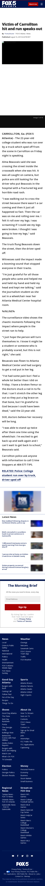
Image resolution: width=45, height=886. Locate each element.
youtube (13, 856)
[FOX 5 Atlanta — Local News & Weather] (9, 4)
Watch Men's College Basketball (25, 822)
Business (24, 775)
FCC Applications (27, 744)
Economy (24, 772)
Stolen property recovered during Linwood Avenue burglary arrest (15, 567)
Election (6, 765)
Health (4, 659)
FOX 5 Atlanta (20, 34)
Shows (5, 709)
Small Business (26, 781)
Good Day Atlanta (7, 681)
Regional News (7, 789)
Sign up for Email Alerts (27, 731)
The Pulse (6, 716)
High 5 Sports (25, 695)
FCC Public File (26, 741)
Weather (25, 638)
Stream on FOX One (26, 789)
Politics (5, 656)
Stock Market (25, 778)
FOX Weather (25, 659)
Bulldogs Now (7, 732)
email (32, 856)
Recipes (5, 700)
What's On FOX (8, 756)
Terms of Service (24, 621)
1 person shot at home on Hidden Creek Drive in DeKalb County (15, 555)
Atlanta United (26, 692)
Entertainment (8, 662)
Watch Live (33, 4)
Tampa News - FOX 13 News (8, 795)
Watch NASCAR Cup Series (26, 811)
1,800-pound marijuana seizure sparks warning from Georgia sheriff (14, 545)
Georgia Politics (8, 772)
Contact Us (25, 727)
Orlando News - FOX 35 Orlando (8, 800)
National (5, 651)
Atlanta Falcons (26, 686)
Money (24, 765)
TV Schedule (7, 759)
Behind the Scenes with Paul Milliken (9, 737)
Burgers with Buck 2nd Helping (9, 749)
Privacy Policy (25, 619)
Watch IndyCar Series (26, 816)
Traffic (23, 656)
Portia (4, 724)
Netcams (24, 645)
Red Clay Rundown (6, 720)
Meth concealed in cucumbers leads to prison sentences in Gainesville (14, 534)
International (7, 653)
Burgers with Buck (7, 687)
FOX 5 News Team (25, 723)
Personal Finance (27, 769)
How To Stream (26, 713)
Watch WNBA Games (26, 836)
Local (4, 642)
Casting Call (6, 691)
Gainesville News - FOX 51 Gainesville (9, 807)
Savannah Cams (27, 648)
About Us (25, 709)
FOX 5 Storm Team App (25, 652)
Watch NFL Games (25, 795)
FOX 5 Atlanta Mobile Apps (7, 666)
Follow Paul (6, 694)
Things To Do (7, 703)
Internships (24, 738)
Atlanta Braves (26, 683)
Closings (23, 642)
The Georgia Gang (7, 728)
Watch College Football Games (26, 800)
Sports (24, 679)
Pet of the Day (8, 697)
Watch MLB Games (25, 806)
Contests (24, 719)
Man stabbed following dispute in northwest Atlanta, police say (15, 522)
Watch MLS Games (25, 841)
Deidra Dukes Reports (7, 744)
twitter (22, 856)
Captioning (24, 747)
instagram (27, 856)
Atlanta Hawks (26, 689)
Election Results (8, 775)
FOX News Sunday (6, 672)
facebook (18, 856)
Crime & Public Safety (8, 646)
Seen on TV (25, 716)
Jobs (22, 735)
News (28, 34)
